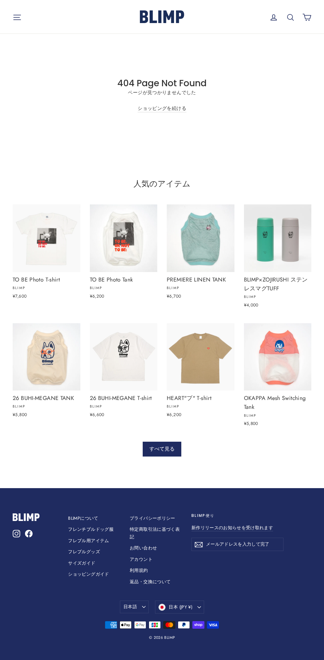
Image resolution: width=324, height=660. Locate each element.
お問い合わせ (143, 548)
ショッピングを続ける (162, 108)
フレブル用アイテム (88, 540)
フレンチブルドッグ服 (91, 529)
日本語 (130, 606)
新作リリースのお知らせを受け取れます (232, 527)
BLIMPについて (83, 518)
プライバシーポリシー (152, 518)
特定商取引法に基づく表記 (155, 533)
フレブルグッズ (84, 551)
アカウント (141, 559)
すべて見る (162, 448)
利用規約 (139, 570)
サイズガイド (81, 563)
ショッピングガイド (88, 574)
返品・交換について (150, 581)
